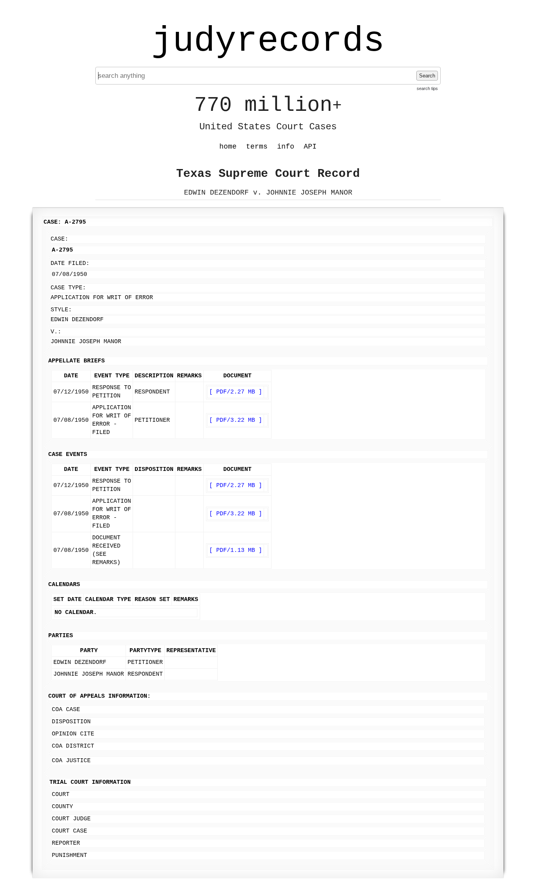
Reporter (66, 843)
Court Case (69, 831)
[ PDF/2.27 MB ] (235, 392)
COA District (73, 746)
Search (427, 76)
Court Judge (71, 819)
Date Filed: (70, 263)
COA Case (66, 709)
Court (60, 794)
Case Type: (68, 288)
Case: (59, 239)
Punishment (69, 855)
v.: (56, 332)
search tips (427, 88)
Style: (61, 310)
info (285, 147)
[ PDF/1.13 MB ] (235, 550)
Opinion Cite (73, 734)
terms (257, 147)
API (310, 147)
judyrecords (268, 41)
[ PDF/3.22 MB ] (235, 420)
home (228, 147)
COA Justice (71, 760)
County (62, 806)
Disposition (71, 722)
